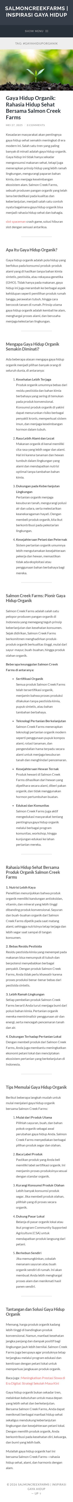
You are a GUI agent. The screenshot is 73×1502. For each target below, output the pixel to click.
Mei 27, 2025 (14, 125)
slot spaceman (16, 221)
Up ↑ (38, 1493)
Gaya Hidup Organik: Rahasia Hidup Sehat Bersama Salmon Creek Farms (33, 107)
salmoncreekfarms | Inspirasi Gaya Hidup (36, 11)
